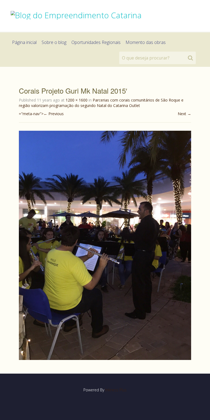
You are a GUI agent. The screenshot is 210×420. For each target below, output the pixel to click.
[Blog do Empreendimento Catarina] (76, 14)
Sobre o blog (54, 42)
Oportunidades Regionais (96, 42)
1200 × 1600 (77, 100)
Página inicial (24, 42)
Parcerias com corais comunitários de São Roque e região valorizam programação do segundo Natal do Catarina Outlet (101, 102)
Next (184, 113)
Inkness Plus (116, 389)
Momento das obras (146, 42)
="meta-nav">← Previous (41, 113)
